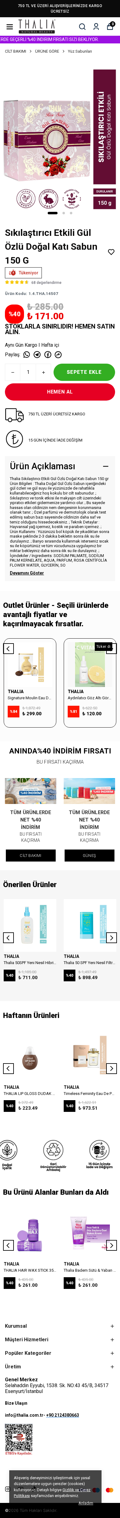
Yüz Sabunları (80, 51)
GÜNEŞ (89, 855)
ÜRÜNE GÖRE (47, 51)
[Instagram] (7, 1489)
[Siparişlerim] (96, 26)
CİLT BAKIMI (15, 51)
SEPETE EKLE (84, 372)
